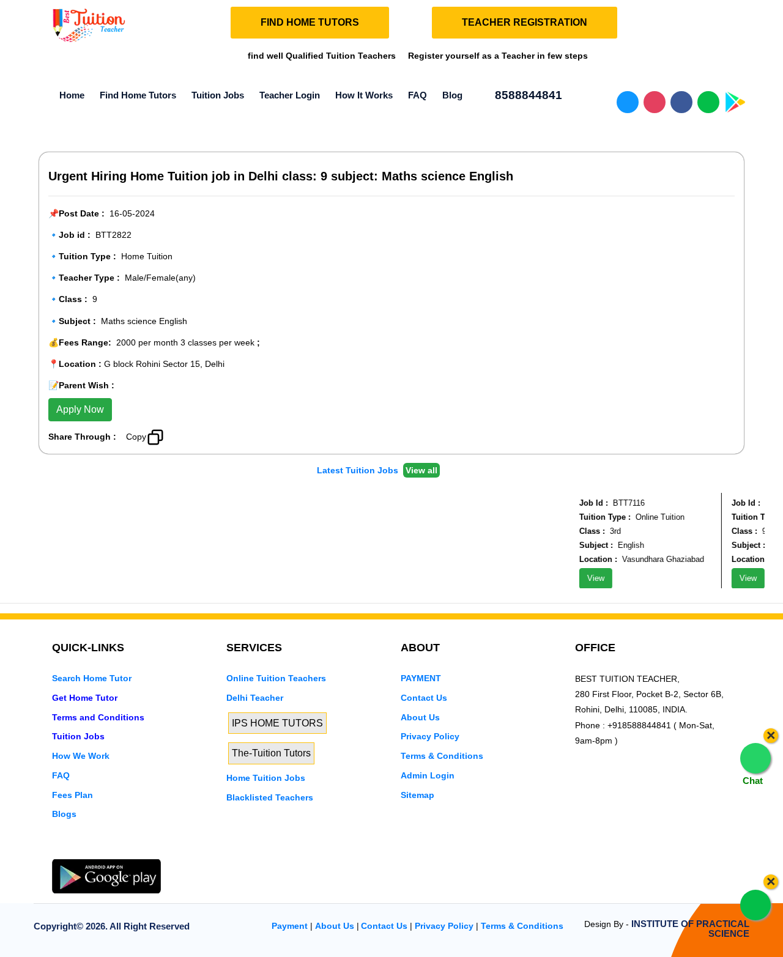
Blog (452, 95)
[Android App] (106, 876)
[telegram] (58, 851)
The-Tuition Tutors (271, 753)
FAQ (417, 95)
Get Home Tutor (84, 698)
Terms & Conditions (442, 756)
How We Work (80, 756)
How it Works (364, 95)
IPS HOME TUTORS (277, 723)
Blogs (64, 814)
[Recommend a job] (181, 436)
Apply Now (80, 409)
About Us (420, 717)
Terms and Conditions (98, 717)
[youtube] (142, 851)
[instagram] (121, 851)
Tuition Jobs (217, 95)
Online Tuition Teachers (276, 678)
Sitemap (417, 795)
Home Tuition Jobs (265, 778)
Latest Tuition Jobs (359, 470)
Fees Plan (72, 795)
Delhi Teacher (254, 698)
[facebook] (100, 851)
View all (421, 470)
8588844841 (527, 95)
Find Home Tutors (138, 95)
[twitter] (79, 851)
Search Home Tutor (92, 678)
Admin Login (428, 775)
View (589, 578)
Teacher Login (289, 95)
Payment (290, 926)
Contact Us (424, 698)
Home (71, 95)
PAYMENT (421, 678)
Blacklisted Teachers (269, 797)
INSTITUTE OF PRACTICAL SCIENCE (690, 928)
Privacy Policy (430, 736)
